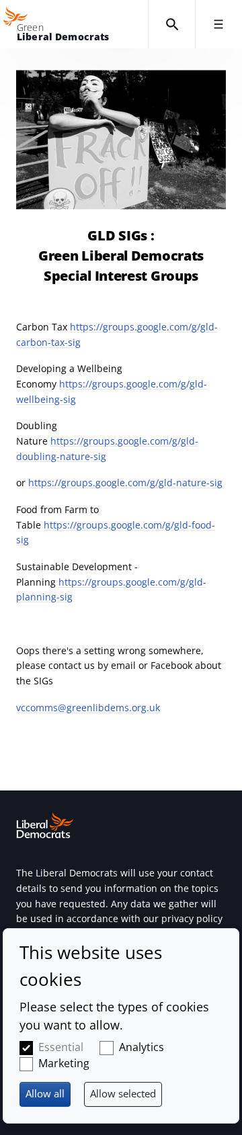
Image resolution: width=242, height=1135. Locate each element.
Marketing (63, 1063)
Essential (60, 1047)
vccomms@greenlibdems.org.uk (88, 707)
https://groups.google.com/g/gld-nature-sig (125, 482)
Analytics (141, 1047)
